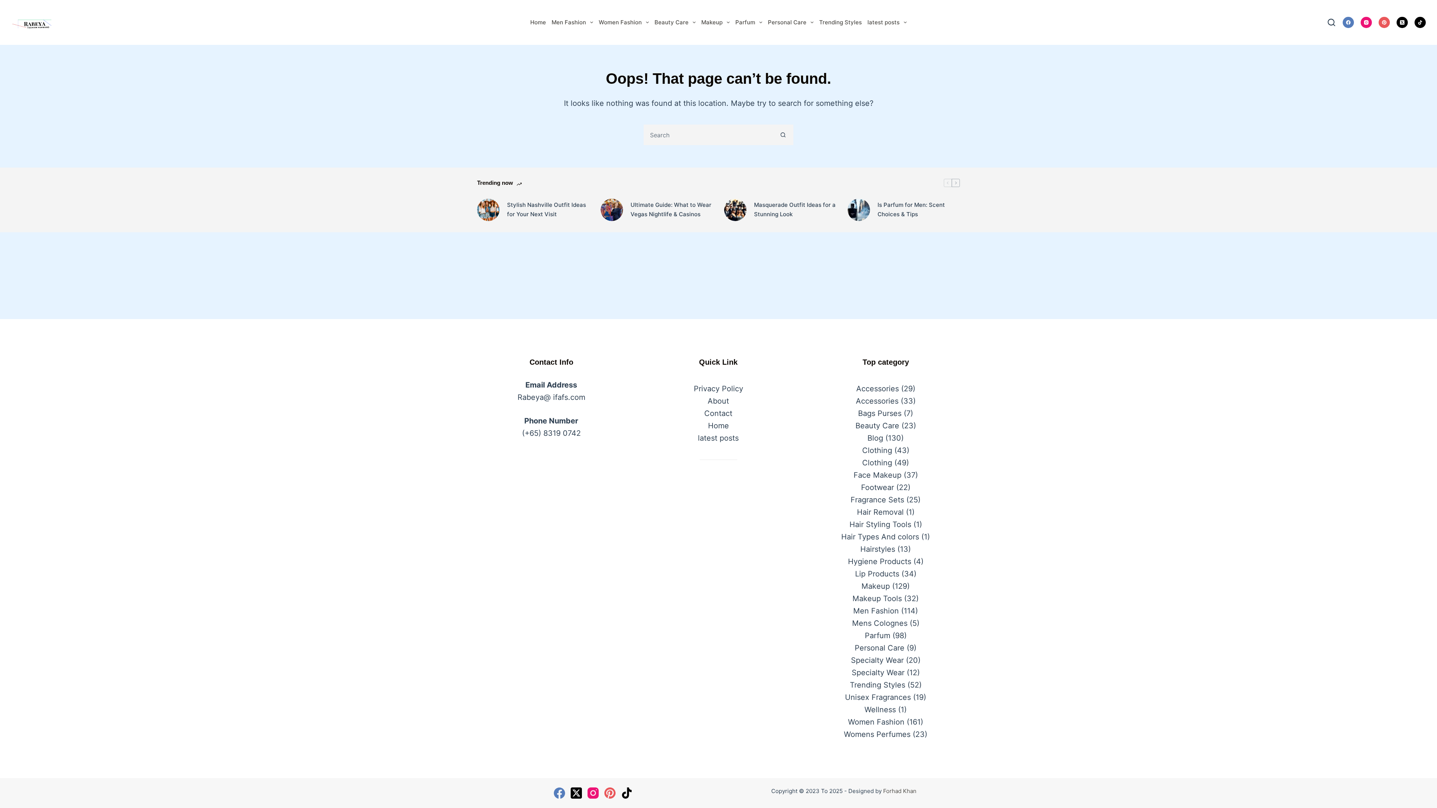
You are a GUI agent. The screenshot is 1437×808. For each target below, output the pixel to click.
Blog (875, 438)
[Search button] (783, 134)
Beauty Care (672, 22)
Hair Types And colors (880, 536)
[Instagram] (1366, 22)
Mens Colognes (879, 623)
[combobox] (709, 135)
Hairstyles (877, 549)
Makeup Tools (877, 598)
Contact (718, 413)
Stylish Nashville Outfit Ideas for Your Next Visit (546, 209)
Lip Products (877, 573)
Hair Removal (880, 512)
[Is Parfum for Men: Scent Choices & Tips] (859, 210)
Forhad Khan (899, 791)
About (718, 401)
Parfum (745, 22)
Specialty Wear (877, 660)
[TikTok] (1420, 22)
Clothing (877, 450)
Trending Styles (840, 22)
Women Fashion (620, 22)
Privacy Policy (718, 388)
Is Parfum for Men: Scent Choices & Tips (911, 209)
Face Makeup (877, 475)
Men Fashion (569, 22)
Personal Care (787, 22)
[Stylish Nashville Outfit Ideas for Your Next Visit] (488, 210)
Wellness (880, 709)
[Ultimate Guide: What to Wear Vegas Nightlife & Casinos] (612, 210)
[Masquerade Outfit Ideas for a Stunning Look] (735, 210)
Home (538, 22)
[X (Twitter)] (1402, 22)
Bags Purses (879, 413)
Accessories (877, 388)
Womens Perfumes (877, 734)
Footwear (877, 487)
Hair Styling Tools (880, 524)
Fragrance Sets (877, 499)
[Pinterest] (1384, 22)
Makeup (712, 22)
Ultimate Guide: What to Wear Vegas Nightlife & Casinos (671, 209)
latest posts (883, 22)
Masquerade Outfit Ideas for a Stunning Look (795, 209)
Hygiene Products (879, 561)
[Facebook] (1348, 22)
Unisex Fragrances (878, 697)
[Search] (1331, 22)
